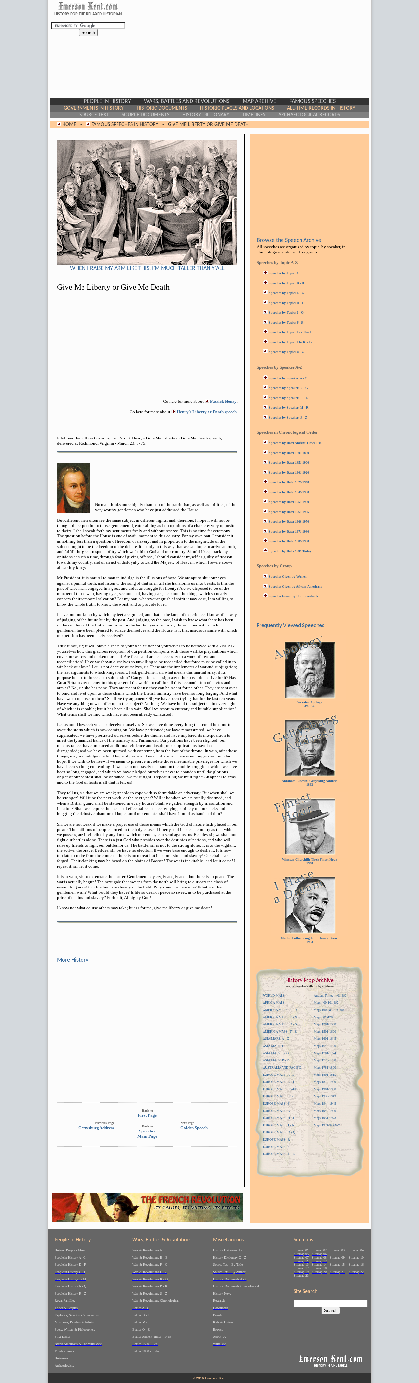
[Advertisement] (244, 52)
